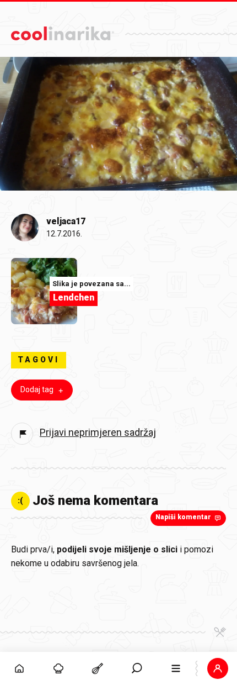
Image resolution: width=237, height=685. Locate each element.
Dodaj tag (36, 389)
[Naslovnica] (19, 668)
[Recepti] (97, 668)
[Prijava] (217, 668)
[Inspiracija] (58, 668)
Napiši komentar (183, 517)
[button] (137, 668)
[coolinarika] (62, 30)
